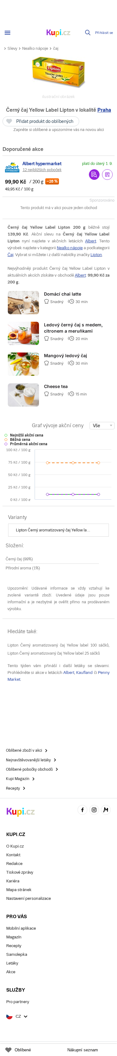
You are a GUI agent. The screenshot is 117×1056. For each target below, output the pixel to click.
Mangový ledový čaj (65, 355)
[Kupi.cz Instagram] (94, 810)
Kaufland (84, 672)
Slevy (12, 48)
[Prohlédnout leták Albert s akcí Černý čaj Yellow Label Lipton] (94, 174)
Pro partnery (17, 1001)
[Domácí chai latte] (23, 313)
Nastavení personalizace (28, 898)
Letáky (12, 963)
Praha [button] (104, 110)
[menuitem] (58, 530)
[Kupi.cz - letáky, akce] (58, 33)
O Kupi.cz (15, 846)
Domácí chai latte (62, 294)
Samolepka (16, 954)
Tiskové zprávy (19, 872)
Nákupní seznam (82, 1050)
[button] (107, 174)
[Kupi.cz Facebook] (82, 810)
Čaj (10, 254)
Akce (10, 972)
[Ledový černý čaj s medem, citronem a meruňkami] (23, 344)
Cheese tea (56, 386)
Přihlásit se (104, 33)
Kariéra (12, 881)
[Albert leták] (12, 167)
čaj (55, 48)
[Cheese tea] (23, 405)
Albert (90, 241)
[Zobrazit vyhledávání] (88, 33)
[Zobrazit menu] (7, 32)
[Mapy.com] (106, 810)
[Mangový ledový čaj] (23, 374)
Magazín (14, 937)
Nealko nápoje (35, 48)
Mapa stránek (19, 889)
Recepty (13, 945)
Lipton (96, 254)
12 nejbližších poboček (41, 170)
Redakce (14, 863)
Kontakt (13, 855)
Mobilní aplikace (21, 928)
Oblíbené (23, 1050)
